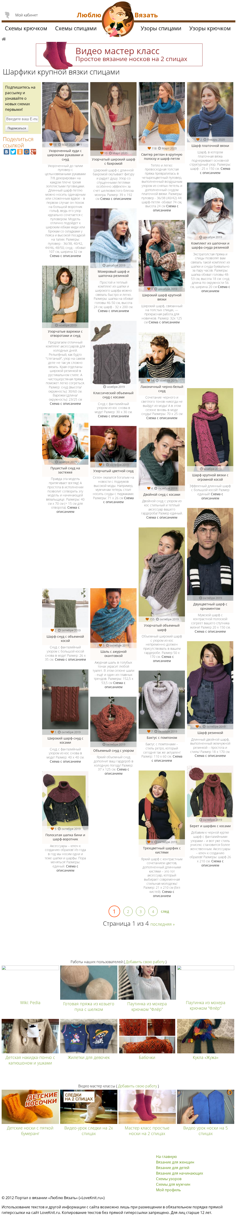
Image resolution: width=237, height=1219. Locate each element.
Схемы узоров (168, 1178)
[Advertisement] (88, 553)
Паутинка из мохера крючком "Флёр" (147, 1006)
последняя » (162, 924)
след (165, 911)
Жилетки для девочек (89, 1057)
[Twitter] (13, 152)
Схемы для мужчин (173, 1184)
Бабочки (147, 1057)
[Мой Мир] (26, 152)
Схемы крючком (26, 28)
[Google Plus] (33, 152)
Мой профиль (168, 1189)
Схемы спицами (76, 28)
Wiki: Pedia (30, 1002)
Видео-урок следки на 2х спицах (88, 1130)
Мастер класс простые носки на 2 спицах (147, 1130)
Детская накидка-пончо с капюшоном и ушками (30, 1060)
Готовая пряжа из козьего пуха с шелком (88, 1006)
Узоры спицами (161, 28)
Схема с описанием (65, 256)
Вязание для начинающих (179, 1173)
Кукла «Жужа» (205, 1057)
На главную (166, 1156)
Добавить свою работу (145, 961)
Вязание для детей (172, 1167)
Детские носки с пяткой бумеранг (30, 1130)
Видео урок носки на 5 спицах (205, 1130)
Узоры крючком (210, 28)
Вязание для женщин (175, 1162)
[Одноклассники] (20, 152)
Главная (4, 38)
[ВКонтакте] (6, 152)
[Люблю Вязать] (118, 19)
